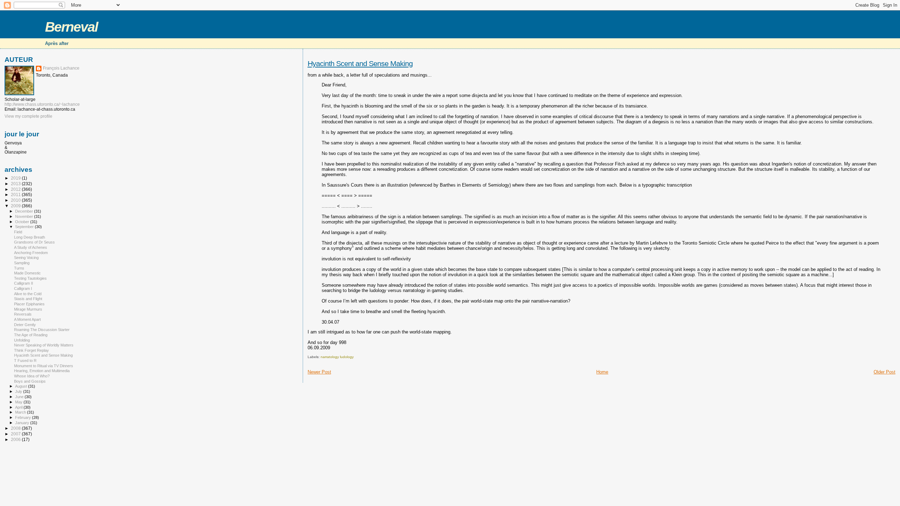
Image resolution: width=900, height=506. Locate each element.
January (22, 423)
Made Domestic (27, 273)
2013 (16, 183)
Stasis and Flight (28, 299)
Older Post (884, 372)
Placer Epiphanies (29, 304)
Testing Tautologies (30, 278)
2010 (16, 200)
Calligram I (23, 288)
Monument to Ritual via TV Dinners (43, 366)
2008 (16, 428)
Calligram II (23, 283)
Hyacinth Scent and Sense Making (360, 63)
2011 (16, 194)
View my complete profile (28, 116)
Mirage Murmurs (28, 309)
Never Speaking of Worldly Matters (43, 345)
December (24, 211)
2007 (16, 434)
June (20, 397)
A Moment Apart (27, 319)
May (19, 402)
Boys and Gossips (30, 381)
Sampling (22, 263)
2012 (16, 189)
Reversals (23, 314)
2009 (16, 205)
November (24, 216)
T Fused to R (25, 360)
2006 (16, 439)
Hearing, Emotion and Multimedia (42, 371)
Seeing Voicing (26, 257)
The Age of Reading (30, 335)
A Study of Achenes (30, 247)
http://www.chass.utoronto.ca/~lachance (42, 104)
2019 (16, 178)
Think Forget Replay (31, 350)
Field (18, 232)
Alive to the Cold (27, 294)
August (21, 386)
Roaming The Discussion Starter (42, 329)
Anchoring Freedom (31, 253)
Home (602, 372)
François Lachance (61, 68)
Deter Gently (25, 325)
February (23, 417)
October (22, 222)
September (25, 227)
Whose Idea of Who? (32, 376)
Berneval (71, 26)
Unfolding (22, 340)
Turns (19, 268)
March (21, 412)
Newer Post (319, 372)
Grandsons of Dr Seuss (34, 242)
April (19, 407)
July (19, 391)
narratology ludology (337, 357)
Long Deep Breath (29, 237)
